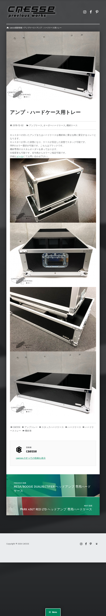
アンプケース (35, 125)
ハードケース (74, 427)
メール (20, 156)
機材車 (28, 430)
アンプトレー (31, 427)
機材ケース (72, 125)
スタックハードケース (53, 427)
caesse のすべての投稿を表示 (31, 458)
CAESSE (16, 427)
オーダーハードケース (54, 125)
